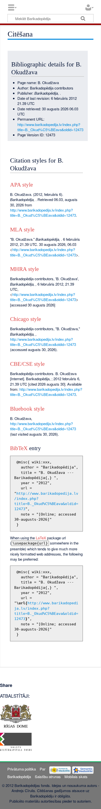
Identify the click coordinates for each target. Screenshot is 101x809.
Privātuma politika (21, 768)
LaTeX (41, 537)
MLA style (22, 230)
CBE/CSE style (27, 364)
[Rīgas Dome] (16, 715)
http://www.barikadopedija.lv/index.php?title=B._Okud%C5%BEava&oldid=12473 (50, 127)
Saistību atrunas (48, 776)
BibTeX (19, 448)
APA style (21, 185)
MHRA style (24, 269)
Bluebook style (27, 409)
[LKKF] (16, 741)
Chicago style (25, 319)
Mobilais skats (76, 776)
